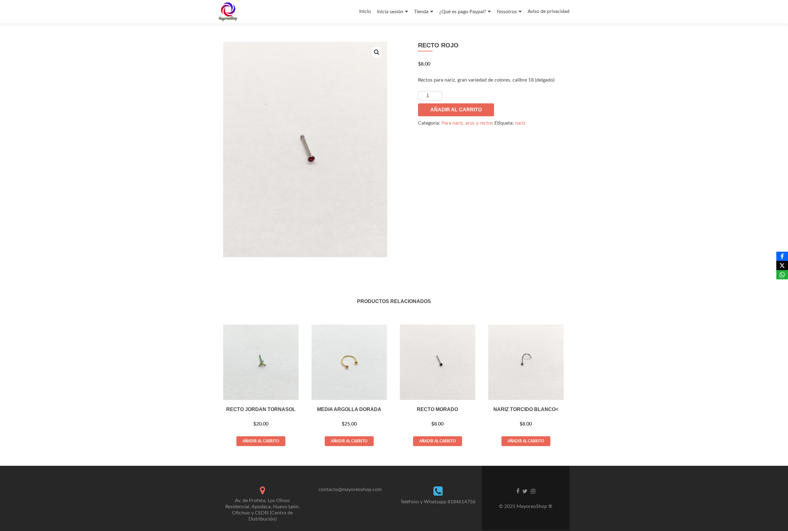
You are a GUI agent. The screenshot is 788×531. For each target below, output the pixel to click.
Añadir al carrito (456, 109)
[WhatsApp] (782, 274)
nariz (520, 123)
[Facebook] (782, 256)
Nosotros (507, 11)
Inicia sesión (390, 11)
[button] (376, 52)
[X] (782, 265)
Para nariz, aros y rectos (467, 123)
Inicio (365, 11)
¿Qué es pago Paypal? (462, 11)
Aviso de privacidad (548, 11)
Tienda (421, 11)
